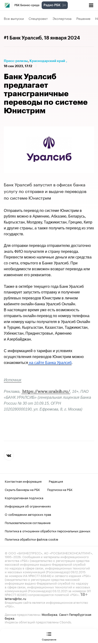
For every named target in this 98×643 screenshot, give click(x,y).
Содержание (49, 639)
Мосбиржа (49, 614)
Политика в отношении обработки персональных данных (47, 530)
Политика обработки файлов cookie (31, 539)
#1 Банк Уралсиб (23, 38)
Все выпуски (14, 18)
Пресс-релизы (16, 60)
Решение (83, 18)
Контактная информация (23, 481)
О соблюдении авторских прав (28, 514)
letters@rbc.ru (15, 598)
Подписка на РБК (60, 489)
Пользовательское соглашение (27, 522)
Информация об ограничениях (28, 505)
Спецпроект (38, 18)
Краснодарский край (47, 60)
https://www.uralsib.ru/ (46, 392)
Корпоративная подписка (24, 497)
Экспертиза (62, 18)
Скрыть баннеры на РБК (22, 489)
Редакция (56, 481)
